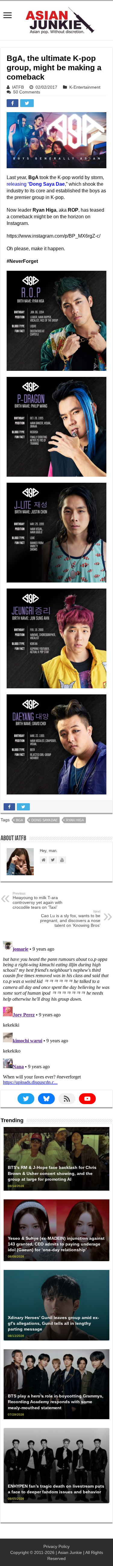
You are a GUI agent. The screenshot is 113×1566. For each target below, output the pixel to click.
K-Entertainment (84, 87)
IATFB (18, 87)
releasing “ (36, 184)
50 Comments (26, 92)
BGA (19, 820)
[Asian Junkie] (56, 19)
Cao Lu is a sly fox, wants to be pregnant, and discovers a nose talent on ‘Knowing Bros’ (70, 919)
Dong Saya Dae (44, 820)
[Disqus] (56, 1014)
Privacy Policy (56, 1546)
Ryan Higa (75, 820)
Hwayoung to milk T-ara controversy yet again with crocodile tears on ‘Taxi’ (37, 901)
